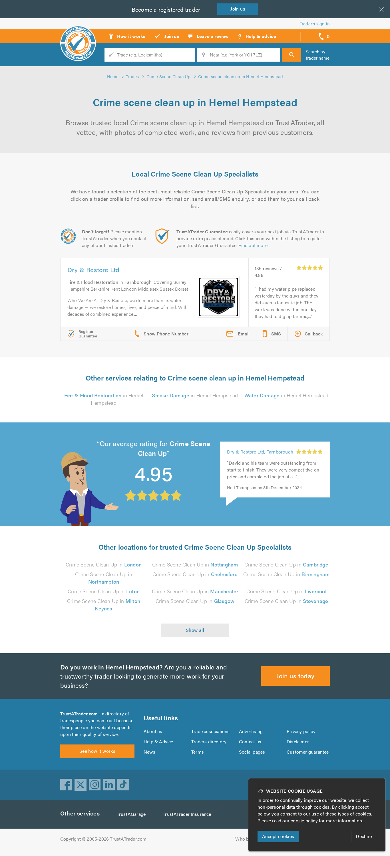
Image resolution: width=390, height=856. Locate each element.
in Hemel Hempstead (103, 399)
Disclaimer (298, 741)
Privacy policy (301, 731)
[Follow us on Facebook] (66, 785)
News (149, 751)
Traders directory (208, 741)
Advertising (251, 731)
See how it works (97, 751)
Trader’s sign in (315, 24)
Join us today (295, 675)
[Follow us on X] (81, 785)
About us (153, 731)
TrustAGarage (131, 814)
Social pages (252, 751)
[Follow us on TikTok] (123, 785)
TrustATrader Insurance (187, 814)
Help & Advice (158, 741)
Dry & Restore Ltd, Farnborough (260, 451)
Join (237, 8)
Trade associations (210, 731)
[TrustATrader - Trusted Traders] (78, 34)
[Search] (291, 55)
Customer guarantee (308, 751)
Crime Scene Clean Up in (104, 564)
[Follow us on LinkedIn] (109, 785)
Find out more (253, 245)
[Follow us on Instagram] (95, 785)
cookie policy (304, 820)
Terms (197, 751)
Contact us (250, 741)
